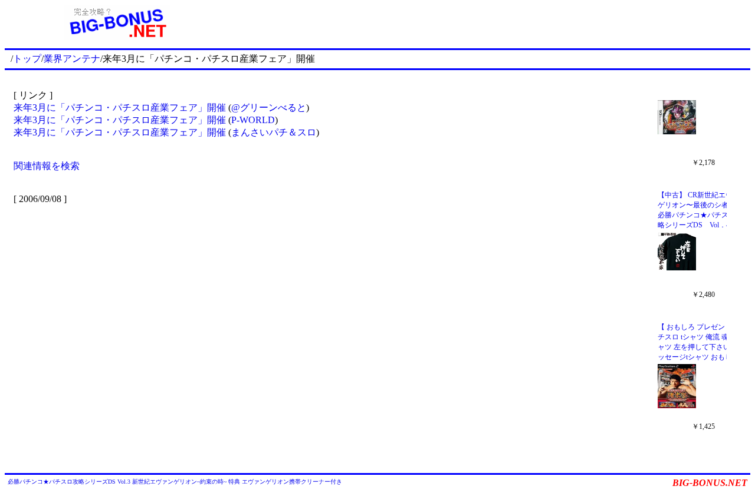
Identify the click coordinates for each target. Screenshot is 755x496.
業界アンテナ (72, 59)
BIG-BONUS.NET (709, 483)
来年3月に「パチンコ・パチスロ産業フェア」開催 (120, 107)
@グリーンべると (268, 107)
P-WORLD (253, 120)
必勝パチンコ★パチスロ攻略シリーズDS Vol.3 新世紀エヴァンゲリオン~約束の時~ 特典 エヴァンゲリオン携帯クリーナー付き (175, 481)
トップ (27, 59)
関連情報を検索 (47, 166)
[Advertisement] (490, 22)
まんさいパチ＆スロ (273, 132)
